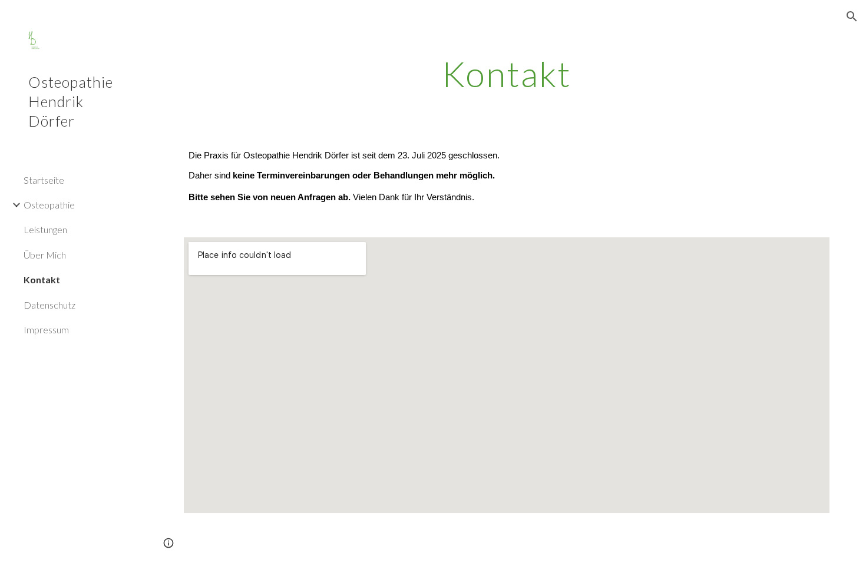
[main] (506, 73)
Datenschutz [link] (49, 304)
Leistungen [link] (45, 229)
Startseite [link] (44, 180)
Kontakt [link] (42, 279)
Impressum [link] (46, 329)
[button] (852, 16)
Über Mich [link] (45, 254)
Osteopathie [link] (49, 204)
